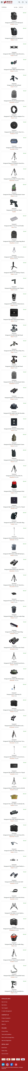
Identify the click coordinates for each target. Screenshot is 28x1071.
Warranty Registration (6, 1040)
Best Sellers (4, 1005)
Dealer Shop (4, 1050)
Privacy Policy (5, 1031)
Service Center (5, 1053)
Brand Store (4, 1047)
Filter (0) (4, 7)
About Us (4, 1024)
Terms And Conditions (6, 1034)
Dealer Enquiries (5, 1021)
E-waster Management (7, 1011)
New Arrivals (4, 1002)
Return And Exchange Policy (8, 1037)
